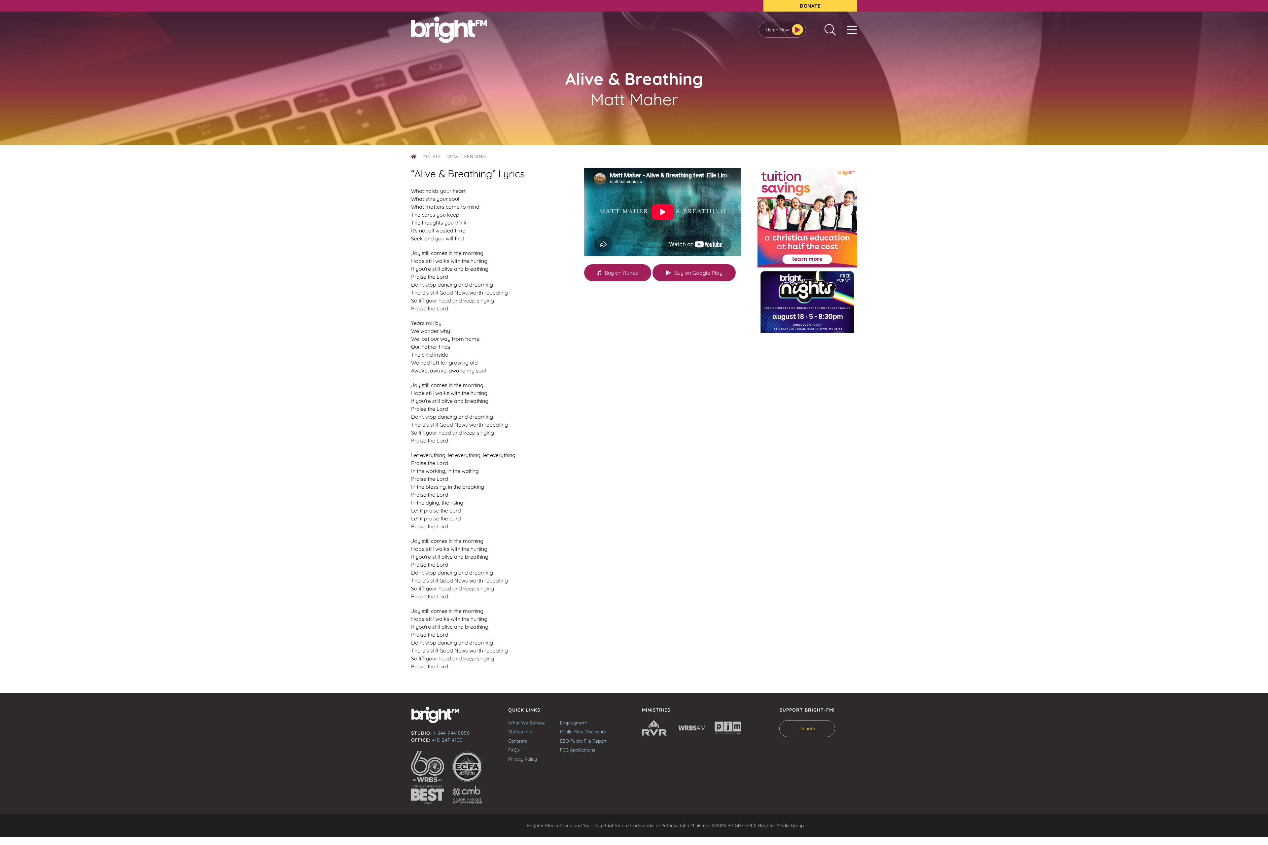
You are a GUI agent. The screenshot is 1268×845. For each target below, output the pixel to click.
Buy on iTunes (621, 272)
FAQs (514, 750)
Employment (573, 723)
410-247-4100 (447, 740)
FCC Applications (577, 750)
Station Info (520, 732)
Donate (810, 6)
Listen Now (777, 30)
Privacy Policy (522, 759)
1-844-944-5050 (452, 733)
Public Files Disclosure (583, 732)
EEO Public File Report (583, 741)
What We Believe (526, 723)
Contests (517, 741)
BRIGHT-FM (449, 30)
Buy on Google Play (698, 272)
